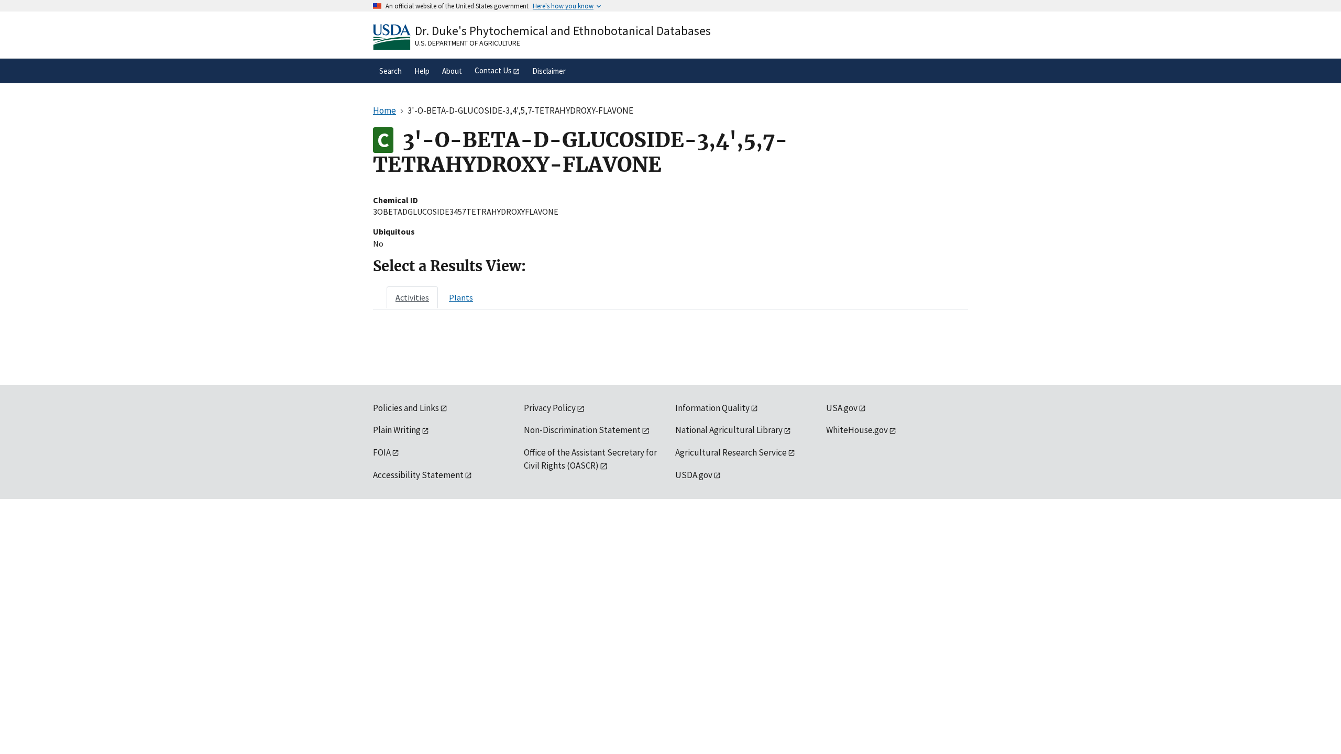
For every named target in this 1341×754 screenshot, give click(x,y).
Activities (412, 297)
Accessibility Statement (418, 475)
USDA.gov (693, 475)
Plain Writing (397, 430)
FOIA (382, 452)
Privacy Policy (550, 408)
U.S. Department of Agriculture (467, 43)
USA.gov (842, 408)
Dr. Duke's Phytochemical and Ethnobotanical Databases (563, 30)
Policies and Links (406, 408)
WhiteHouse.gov (857, 430)
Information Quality (712, 408)
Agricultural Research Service (731, 452)
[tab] (412, 297)
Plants (461, 297)
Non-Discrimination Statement (582, 430)
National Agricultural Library (729, 430)
